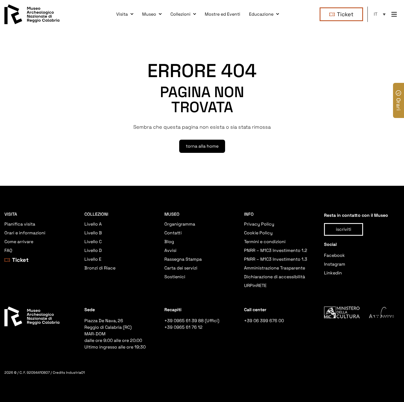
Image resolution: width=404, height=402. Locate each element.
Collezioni (180, 14)
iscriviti (343, 229)
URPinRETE (255, 285)
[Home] (31, 14)
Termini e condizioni (265, 241)
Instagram (334, 264)
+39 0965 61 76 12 (183, 327)
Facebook (334, 255)
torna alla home (202, 146)
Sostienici (174, 277)
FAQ (8, 250)
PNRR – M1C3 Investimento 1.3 (275, 259)
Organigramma (179, 224)
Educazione (261, 14)
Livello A (93, 224)
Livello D (93, 250)
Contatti (173, 233)
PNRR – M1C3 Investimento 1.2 (275, 250)
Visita (122, 14)
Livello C (93, 241)
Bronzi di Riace (99, 268)
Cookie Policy (258, 233)
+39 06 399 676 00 (264, 321)
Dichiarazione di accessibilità (274, 277)
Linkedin (333, 273)
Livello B (93, 233)
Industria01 (75, 372)
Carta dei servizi (180, 268)
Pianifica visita (19, 224)
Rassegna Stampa (183, 259)
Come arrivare (18, 241)
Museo (149, 14)
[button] (380, 14)
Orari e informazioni (24, 233)
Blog (169, 241)
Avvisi (170, 250)
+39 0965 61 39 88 (184, 321)
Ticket (345, 14)
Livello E (92, 259)
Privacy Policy (259, 224)
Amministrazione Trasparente (274, 268)
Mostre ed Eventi (222, 14)
